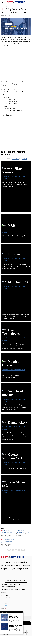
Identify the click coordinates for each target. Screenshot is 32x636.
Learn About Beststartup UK (8, 586)
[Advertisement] (16, 64)
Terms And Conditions (6, 598)
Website (11, 176)
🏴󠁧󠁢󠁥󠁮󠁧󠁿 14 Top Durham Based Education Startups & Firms (7, 532)
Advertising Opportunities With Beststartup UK (13, 589)
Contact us (3, 592)
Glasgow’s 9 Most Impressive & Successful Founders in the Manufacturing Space (15, 626)
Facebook (22, 176)
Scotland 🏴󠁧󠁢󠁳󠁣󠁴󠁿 (4, 606)
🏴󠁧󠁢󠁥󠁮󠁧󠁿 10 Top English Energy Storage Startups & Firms (14, 616)
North (9, 6)
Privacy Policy (4, 595)
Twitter (16, 176)
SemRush (24, 158)
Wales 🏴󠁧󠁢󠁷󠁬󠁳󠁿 (3, 608)
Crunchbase (15, 158)
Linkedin (4, 178)
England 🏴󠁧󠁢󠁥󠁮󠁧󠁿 (4, 6)
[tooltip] (8, 550)
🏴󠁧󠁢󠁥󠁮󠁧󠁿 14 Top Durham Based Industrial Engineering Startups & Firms (7, 541)
